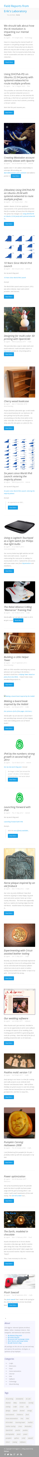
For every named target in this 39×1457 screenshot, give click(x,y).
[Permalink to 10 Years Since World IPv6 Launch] (19, 246)
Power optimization (14, 1176)
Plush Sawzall (11, 1292)
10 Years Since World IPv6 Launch (18, 264)
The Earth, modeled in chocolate (16, 1233)
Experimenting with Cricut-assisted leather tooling (18, 952)
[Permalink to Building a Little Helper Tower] (19, 643)
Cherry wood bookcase (16, 401)
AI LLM (28, 1399)
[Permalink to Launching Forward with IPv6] (19, 797)
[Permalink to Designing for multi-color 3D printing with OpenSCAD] (19, 319)
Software (27, 1021)
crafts (15, 1407)
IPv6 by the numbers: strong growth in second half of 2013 (19, 757)
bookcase (23, 1403)
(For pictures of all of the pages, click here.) (18, 711)
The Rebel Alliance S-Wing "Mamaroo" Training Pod (18, 608)
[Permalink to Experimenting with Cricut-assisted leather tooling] (19, 935)
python (16, 1438)
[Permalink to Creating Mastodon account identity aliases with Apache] (19, 138)
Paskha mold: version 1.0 (17, 1072)
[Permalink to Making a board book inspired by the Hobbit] (19, 696)
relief (23, 1438)
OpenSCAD (7, 351)
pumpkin (8, 1438)
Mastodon (28, 1426)
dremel (22, 1411)
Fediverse (20, 1415)
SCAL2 (8, 1442)
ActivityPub (19, 1399)
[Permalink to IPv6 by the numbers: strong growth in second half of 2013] (19, 744)
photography (10, 1434)
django (8, 1411)
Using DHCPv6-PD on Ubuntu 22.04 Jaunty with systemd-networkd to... (19, 216)
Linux (20, 1426)
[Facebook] (5, 1454)
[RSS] (21, 1454)
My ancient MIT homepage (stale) (18, 1339)
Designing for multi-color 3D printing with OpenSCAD (19, 337)
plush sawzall (11, 1299)
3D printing (9, 1399)
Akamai (8, 1403)
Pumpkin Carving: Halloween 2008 (14, 1143)
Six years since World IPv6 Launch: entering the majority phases (18, 476)
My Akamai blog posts (15, 1335)
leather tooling (10, 1426)
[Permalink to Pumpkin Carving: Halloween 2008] (19, 1122)
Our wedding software (16, 1018)
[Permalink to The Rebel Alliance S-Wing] (19, 592)
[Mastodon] (14, 1454)
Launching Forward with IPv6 (17, 808)
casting (8, 1407)
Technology (28, 38)
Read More (9, 62)
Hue (22, 1418)
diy (27, 1407)
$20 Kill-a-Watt (17, 1196)
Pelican (6, 1451)
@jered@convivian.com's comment (15, 173)
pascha (17, 1430)
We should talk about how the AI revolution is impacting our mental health (19, 30)
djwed (15, 1411)
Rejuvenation (26, 563)
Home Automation (9, 549)
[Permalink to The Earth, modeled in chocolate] (19, 1219)
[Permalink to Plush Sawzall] (19, 1281)
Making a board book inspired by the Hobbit (16, 702)
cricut (21, 1407)
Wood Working (8, 406)
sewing (15, 1442)
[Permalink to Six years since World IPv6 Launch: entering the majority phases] (19, 457)
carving (30, 1403)
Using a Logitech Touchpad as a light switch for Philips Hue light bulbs (18, 541)
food (27, 1415)
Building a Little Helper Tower (16, 658)
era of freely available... (21, 831)
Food (30, 1237)
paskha (25, 1430)
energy (29, 1411)
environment (10, 1415)
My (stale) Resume (13, 1337)
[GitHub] (18, 1454)
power (25, 1434)
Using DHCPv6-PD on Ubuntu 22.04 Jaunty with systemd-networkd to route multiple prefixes (18, 78)
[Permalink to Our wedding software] (19, 1002)
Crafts (29, 342)
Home (18, 15)
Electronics (7, 1181)
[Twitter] (8, 1454)
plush (18, 1434)
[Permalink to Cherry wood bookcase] (19, 388)
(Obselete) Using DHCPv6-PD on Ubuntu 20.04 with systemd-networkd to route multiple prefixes (19, 194)
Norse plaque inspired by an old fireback (19, 884)
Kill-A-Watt (9, 1422)
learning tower (20, 1422)
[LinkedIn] (11, 1454)
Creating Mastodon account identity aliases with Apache (19, 159)
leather (30, 1422)
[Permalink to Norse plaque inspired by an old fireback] (19, 870)
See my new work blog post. (13, 767)
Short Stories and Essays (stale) (18, 1341)
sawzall (30, 1438)
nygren (8, 38)
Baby (15, 1403)
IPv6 (28, 86)
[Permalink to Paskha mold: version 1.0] (19, 1061)
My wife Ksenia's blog (14, 1343)
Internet (30, 163)
